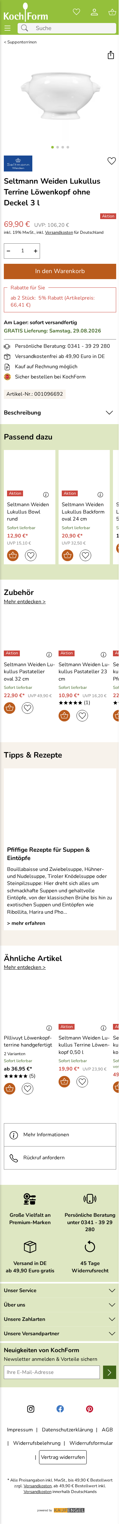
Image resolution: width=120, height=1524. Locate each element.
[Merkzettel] (76, 12)
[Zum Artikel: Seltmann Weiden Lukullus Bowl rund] (29, 474)
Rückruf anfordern (44, 1157)
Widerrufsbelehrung (36, 1443)
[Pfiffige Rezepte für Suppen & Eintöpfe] (60, 807)
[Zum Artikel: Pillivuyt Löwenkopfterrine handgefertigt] (29, 1008)
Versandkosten (59, 232)
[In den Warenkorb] (13, 555)
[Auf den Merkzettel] (111, 161)
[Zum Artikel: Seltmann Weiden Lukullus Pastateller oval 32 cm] (29, 634)
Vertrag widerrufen (63, 1457)
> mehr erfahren (26, 923)
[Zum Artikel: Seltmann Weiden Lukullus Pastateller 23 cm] (84, 634)
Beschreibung (22, 412)
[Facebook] (60, 1409)
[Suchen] (26, 28)
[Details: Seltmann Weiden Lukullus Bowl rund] (16, 493)
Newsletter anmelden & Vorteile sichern (50, 1359)
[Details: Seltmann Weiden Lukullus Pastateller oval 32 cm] (12, 653)
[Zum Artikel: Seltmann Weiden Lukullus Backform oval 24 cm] (84, 474)
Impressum (20, 1429)
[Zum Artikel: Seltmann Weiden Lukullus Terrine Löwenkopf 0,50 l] (84, 1008)
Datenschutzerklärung (67, 1429)
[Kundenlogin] (94, 12)
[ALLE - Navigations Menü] (7, 28)
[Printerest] (89, 1409)
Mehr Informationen (46, 1134)
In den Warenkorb (60, 271)
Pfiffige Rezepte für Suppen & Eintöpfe (48, 854)
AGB (107, 1429)
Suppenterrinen (21, 42)
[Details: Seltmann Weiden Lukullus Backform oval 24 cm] (70, 493)
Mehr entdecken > (25, 601)
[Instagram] (30, 1409)
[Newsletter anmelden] (109, 1372)
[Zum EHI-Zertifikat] (8, 376)
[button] (110, 55)
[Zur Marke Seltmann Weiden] (18, 163)
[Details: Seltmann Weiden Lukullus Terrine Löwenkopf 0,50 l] (67, 1027)
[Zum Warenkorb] (112, 12)
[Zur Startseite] (26, 12)
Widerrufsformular (91, 1443)
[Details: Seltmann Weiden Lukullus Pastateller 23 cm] (67, 653)
